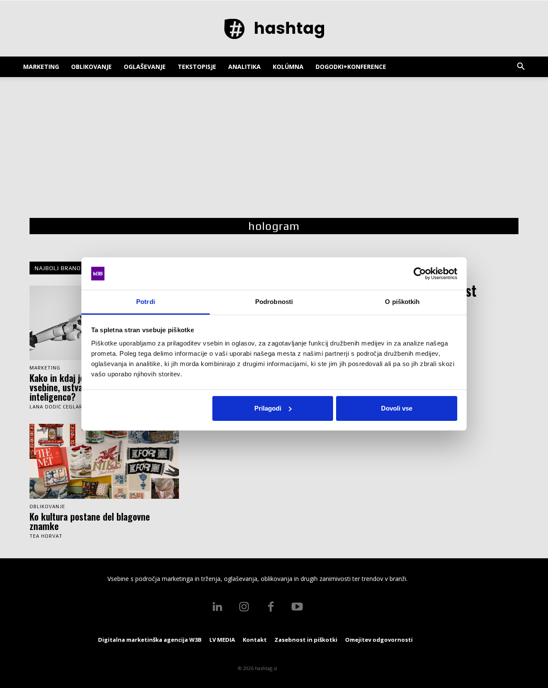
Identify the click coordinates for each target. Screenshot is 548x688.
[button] (520, 67)
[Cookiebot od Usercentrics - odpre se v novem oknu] (419, 273)
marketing (41, 67)
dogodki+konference (351, 67)
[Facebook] (270, 607)
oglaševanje (145, 67)
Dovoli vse (396, 408)
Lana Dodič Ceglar (56, 406)
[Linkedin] (217, 607)
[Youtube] (297, 607)
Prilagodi (267, 408)
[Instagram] (244, 607)
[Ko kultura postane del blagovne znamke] (104, 461)
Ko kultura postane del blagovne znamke (90, 521)
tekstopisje (197, 67)
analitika (244, 67)
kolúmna (288, 67)
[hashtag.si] (274, 29)
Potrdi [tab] (145, 301)
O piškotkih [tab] (402, 301)
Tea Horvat (46, 536)
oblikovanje (91, 67)
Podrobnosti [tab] (274, 301)
